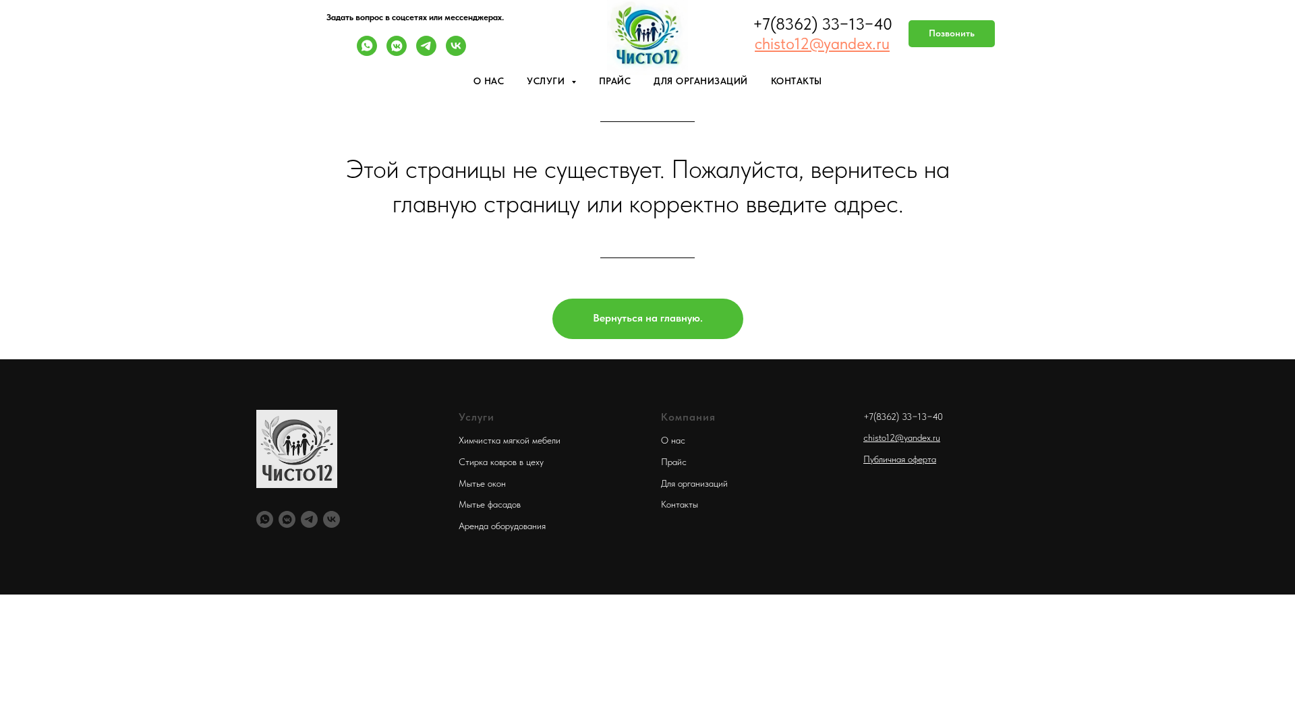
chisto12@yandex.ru (901, 437)
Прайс (615, 80)
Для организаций (701, 80)
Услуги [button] (547, 80)
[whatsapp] (367, 52)
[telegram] (426, 52)
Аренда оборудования (502, 525)
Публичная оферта (899, 459)
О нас (489, 80)
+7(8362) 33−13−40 (903, 416)
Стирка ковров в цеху (501, 461)
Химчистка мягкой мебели (509, 440)
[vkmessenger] (396, 52)
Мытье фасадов (490, 504)
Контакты (796, 80)
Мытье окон (482, 483)
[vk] (456, 52)
